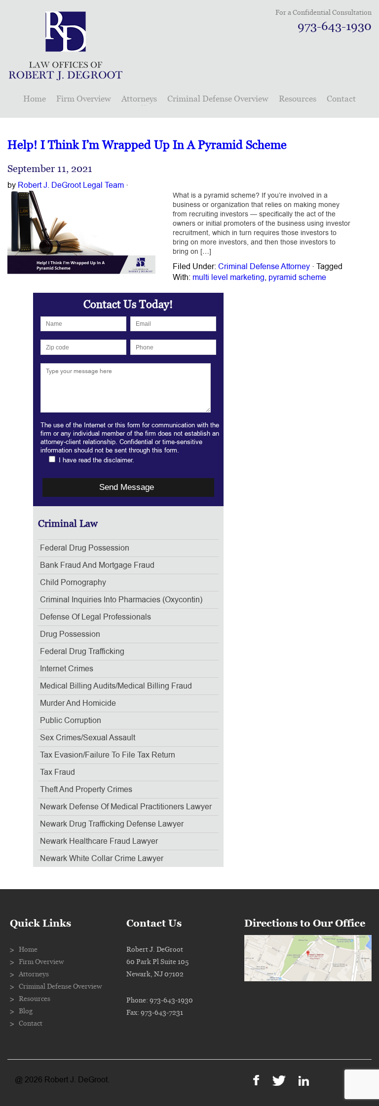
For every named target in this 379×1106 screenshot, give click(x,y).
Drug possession (70, 634)
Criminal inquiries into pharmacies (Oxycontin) (121, 599)
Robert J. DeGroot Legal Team (71, 185)
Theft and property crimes (86, 789)
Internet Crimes (66, 668)
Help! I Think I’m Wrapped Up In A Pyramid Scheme (147, 145)
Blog (26, 1011)
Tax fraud (57, 772)
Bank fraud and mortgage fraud (97, 565)
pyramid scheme (297, 277)
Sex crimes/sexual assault (87, 737)
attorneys (139, 99)
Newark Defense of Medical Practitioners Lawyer (126, 806)
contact (341, 99)
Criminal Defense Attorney (264, 266)
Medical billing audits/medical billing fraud (116, 686)
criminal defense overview (217, 99)
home (34, 99)
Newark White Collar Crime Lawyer (101, 858)
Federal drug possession (84, 548)
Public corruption (70, 720)
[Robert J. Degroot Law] (65, 77)
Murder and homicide (78, 703)
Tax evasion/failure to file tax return (107, 755)
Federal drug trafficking (82, 651)
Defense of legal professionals (95, 617)
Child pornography (73, 582)
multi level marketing (228, 277)
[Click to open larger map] (308, 978)
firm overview (83, 99)
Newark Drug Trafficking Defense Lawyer (112, 824)
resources (297, 99)
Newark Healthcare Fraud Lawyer (99, 841)
